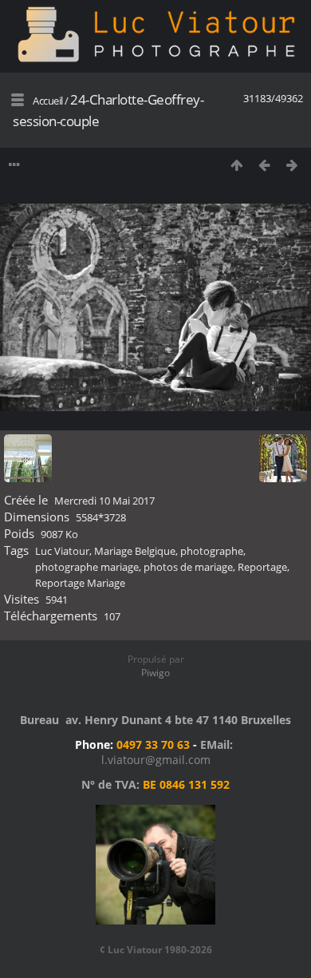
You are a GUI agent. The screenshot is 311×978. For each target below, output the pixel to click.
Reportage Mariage (80, 583)
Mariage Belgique (134, 551)
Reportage (262, 567)
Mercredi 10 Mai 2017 (104, 500)
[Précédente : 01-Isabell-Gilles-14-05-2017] (264, 165)
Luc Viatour (62, 551)
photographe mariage (87, 567)
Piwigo (155, 672)
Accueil (48, 100)
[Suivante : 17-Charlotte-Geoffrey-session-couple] (292, 165)
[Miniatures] (236, 165)
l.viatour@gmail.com (156, 759)
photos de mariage (188, 567)
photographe (211, 551)
